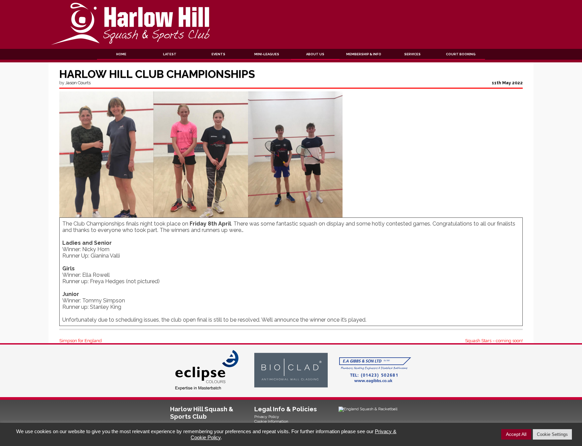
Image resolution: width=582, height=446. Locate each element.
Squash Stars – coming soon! (494, 340)
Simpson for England (80, 340)
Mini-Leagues (266, 54)
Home (121, 54)
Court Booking (461, 54)
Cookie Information (271, 421)
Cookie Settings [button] (552, 434)
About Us (315, 54)
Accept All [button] (516, 434)
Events (218, 54)
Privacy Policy (266, 416)
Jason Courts (78, 82)
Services (412, 54)
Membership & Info (363, 54)
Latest (169, 54)
